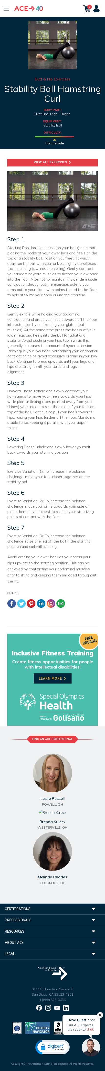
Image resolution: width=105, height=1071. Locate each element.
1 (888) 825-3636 (52, 1000)
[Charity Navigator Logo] (37, 1027)
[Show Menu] (6, 8)
